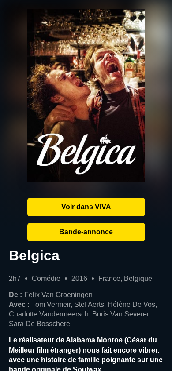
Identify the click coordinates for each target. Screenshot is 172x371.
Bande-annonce (86, 232)
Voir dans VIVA (86, 207)
